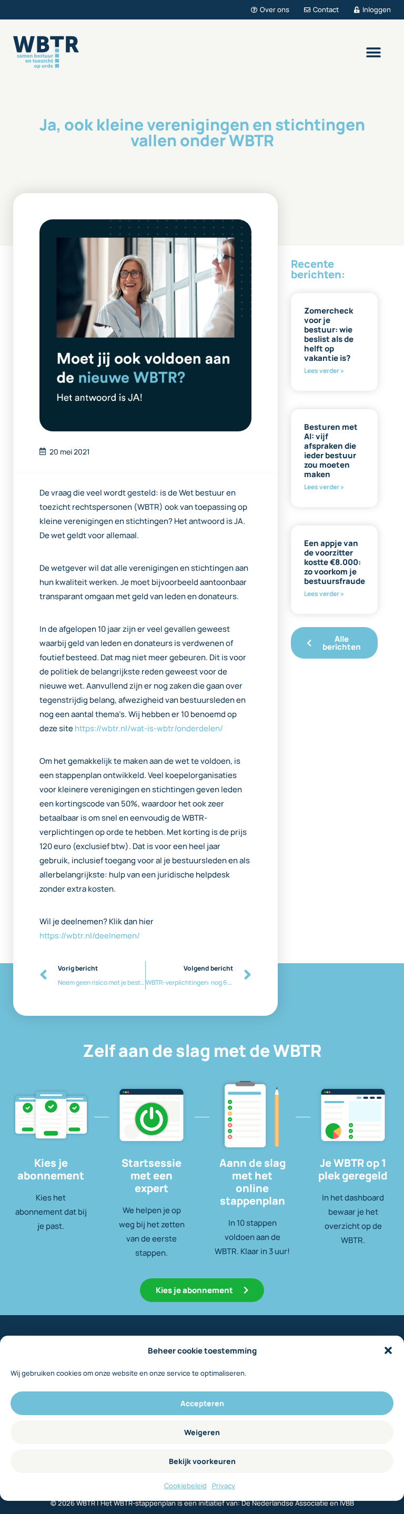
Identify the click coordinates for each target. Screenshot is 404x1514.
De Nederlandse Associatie (284, 1503)
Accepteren (202, 1403)
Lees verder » (324, 370)
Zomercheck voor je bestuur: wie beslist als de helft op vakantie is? (329, 334)
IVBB (347, 1503)
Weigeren (202, 1432)
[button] (388, 1350)
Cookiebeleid (185, 1485)
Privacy (223, 1485)
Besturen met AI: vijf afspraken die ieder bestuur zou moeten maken (331, 450)
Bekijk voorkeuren (202, 1461)
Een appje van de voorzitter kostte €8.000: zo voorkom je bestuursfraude (334, 562)
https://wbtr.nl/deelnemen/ (89, 935)
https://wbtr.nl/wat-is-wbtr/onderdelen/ (149, 728)
